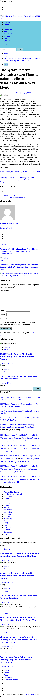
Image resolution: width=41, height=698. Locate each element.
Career (6, 24)
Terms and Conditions (11, 680)
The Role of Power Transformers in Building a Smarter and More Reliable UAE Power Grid (17, 426)
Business (7, 22)
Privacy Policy (8, 677)
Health (6, 507)
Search (2, 385)
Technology (8, 532)
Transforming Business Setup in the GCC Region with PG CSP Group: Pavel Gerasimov (20, 172)
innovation (8, 510)
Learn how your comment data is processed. (19, 333)
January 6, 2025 (25, 93)
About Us (7, 675)
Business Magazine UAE (10, 93)
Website (3, 318)
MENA (6, 523)
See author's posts (6, 228)
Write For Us (9, 41)
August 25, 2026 (8, 363)
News (6, 31)
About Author (10, 195)
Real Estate (8, 34)
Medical (7, 521)
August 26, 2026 (8, 560)
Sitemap (6, 670)
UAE (5, 38)
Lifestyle (7, 516)
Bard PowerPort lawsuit (13, 494)
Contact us (7, 673)
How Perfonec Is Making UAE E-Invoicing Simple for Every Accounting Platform (20, 398)
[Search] (0, 47)
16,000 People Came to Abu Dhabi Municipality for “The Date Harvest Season (17, 356)
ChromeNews (29, 694)
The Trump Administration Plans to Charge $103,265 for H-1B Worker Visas (18, 618)
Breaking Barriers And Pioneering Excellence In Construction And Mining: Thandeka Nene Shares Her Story (20, 180)
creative (7, 503)
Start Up (7, 36)
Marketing (8, 29)
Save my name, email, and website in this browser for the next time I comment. (18, 323)
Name (3, 310)
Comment (4, 291)
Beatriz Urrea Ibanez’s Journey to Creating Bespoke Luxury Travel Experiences (16, 659)
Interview (7, 27)
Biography (8, 496)
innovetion (8, 512)
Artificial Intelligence (12, 492)
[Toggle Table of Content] (1, 191)
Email (3, 314)
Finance (7, 505)
